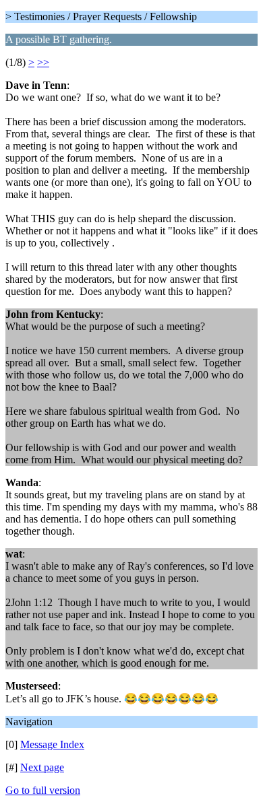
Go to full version (42, 790)
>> (43, 62)
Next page (42, 767)
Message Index (52, 744)
